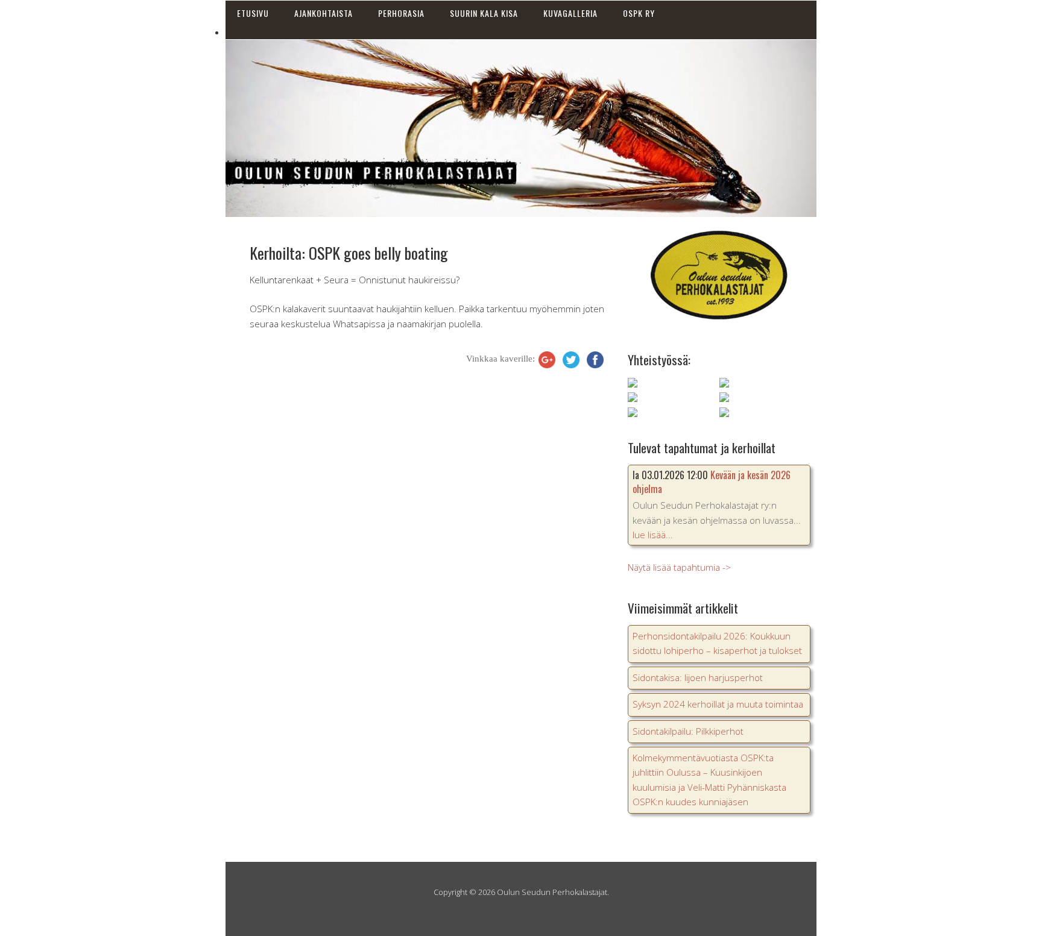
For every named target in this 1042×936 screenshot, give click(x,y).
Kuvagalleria (570, 13)
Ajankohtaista (323, 13)
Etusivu (253, 13)
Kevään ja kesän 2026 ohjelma (712, 481)
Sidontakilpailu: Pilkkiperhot (688, 731)
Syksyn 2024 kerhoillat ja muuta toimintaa (718, 704)
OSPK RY (639, 13)
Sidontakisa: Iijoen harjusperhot (698, 677)
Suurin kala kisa (484, 13)
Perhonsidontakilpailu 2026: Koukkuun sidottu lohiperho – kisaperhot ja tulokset (717, 643)
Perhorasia (401, 13)
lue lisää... (653, 535)
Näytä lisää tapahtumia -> (679, 567)
